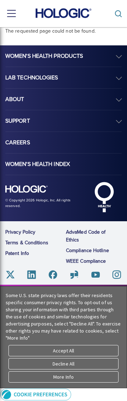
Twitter (10, 275)
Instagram (116, 275)
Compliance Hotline (87, 250)
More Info (63, 377)
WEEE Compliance (86, 261)
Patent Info (17, 253)
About (14, 99)
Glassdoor (74, 275)
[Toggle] (120, 13)
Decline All (63, 364)
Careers (17, 142)
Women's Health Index (37, 164)
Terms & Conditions (26, 243)
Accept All (63, 350)
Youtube (95, 275)
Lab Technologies (31, 77)
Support (17, 120)
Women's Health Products (44, 56)
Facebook (53, 275)
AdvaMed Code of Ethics (86, 236)
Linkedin (31, 275)
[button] (63, 394)
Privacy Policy (20, 232)
